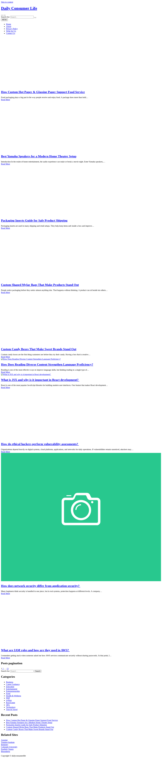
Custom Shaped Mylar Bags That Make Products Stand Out (40, 284)
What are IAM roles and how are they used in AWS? (35, 650)
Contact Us (10, 33)
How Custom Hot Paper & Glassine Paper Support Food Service (43, 92)
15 (8, 669)
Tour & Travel (11, 709)
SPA (8, 705)
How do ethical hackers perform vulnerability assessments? (40, 444)
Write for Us (11, 31)
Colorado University (9, 747)
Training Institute (8, 742)
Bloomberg (5, 751)
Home (8, 24)
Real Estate (10, 703)
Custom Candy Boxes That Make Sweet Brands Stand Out (38, 349)
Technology (11, 707)
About (8, 26)
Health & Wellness (13, 696)
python (9, 700)
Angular (4, 740)
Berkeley (4, 745)
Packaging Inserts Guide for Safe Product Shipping (34, 220)
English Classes (7, 749)
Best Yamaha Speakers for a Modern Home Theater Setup (38, 156)
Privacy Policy (12, 29)
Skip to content (7, 2)
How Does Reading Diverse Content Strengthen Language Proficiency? (47, 364)
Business (9, 682)
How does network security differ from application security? (40, 585)
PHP (8, 698)
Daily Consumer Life (19, 8)
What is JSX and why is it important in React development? (40, 379)
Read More (5, 100)
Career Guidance (13, 684)
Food (8, 693)
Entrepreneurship (13, 691)
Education (10, 687)
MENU (4, 20)
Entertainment (11, 689)
